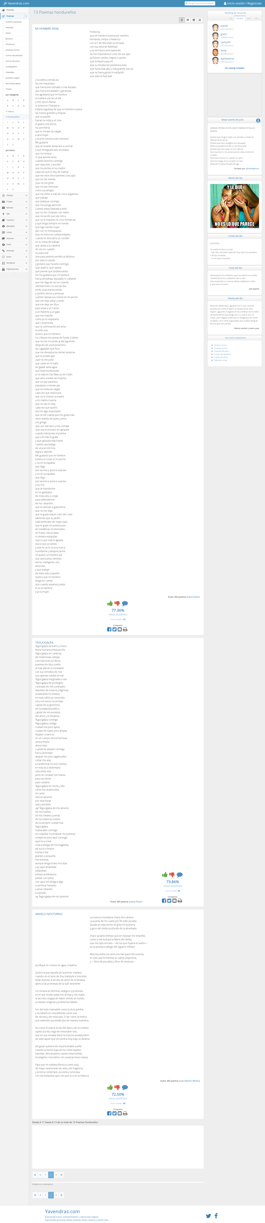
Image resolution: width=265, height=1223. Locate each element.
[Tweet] (114, 630)
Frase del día (235, 267)
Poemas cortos (220, 348)
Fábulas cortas (220, 360)
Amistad (9, 27)
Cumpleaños (11, 66)
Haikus (11, 111)
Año (256, 18)
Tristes (9, 89)
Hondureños (13, 116)
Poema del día (235, 298)
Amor (8, 33)
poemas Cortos (13, 49)
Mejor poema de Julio (233, 119)
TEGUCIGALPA (44, 642)
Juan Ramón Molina (189, 1080)
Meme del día (235, 177)
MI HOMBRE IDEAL (47, 28)
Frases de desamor (222, 354)
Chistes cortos (220, 345)
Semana (239, 18)
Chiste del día (235, 235)
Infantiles (10, 72)
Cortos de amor (13, 61)
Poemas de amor (221, 351)
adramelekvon (252, 168)
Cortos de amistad (14, 55)
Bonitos (9, 38)
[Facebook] (109, 630)
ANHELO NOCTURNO (48, 914)
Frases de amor (221, 357)
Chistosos (10, 44)
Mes (249, 18)
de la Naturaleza (13, 83)
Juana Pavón (193, 596)
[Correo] (120, 630)
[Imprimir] (125, 630)
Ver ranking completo (234, 68)
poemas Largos (13, 77)
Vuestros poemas (14, 21)
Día (230, 18)
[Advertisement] (61, 53)
